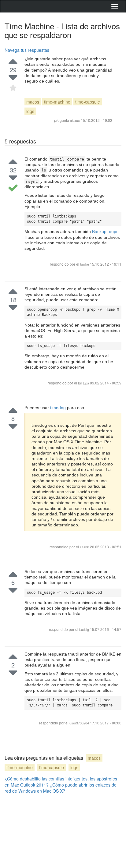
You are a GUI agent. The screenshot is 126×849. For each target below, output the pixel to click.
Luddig (84, 629)
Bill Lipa (84, 382)
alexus (75, 120)
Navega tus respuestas (27, 50)
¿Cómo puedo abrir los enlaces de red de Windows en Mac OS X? (61, 788)
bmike (84, 264)
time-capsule (87, 102)
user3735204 (79, 722)
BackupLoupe (106, 231)
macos (32, 102)
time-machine (57, 102)
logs (30, 111)
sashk (85, 546)
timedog (58, 407)
